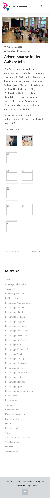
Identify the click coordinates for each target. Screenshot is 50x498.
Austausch (10, 289)
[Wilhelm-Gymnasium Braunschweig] (14, 6)
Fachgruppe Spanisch (15, 382)
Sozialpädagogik (13, 442)
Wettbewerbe (11, 452)
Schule (8, 433)
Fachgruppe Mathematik (17, 349)
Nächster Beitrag (37, 251)
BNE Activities (12, 298)
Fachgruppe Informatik (16, 340)
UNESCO (9, 447)
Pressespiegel (11, 428)
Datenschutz (19, 486)
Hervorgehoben (23, 51)
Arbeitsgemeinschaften (16, 284)
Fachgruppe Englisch (15, 322)
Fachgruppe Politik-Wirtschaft (19, 373)
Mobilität (9, 424)
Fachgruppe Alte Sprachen (18, 303)
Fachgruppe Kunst (14, 345)
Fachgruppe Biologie (14, 308)
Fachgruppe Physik (14, 368)
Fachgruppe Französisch (16, 331)
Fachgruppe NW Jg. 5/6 (16, 359)
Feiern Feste (12, 51)
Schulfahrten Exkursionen (17, 438)
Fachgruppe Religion (15, 377)
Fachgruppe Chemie (14, 312)
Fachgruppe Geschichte (16, 336)
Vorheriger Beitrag (12, 251)
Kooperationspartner (15, 414)
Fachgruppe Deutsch (15, 317)
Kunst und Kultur (14, 419)
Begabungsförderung (15, 294)
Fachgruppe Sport (13, 387)
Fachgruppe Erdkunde (15, 326)
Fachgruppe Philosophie (16, 363)
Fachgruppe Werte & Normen (19, 391)
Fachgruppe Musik (13, 354)
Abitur (8, 280)
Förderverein (11, 400)
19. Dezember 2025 (14, 47)
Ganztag (9, 405)
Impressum (32, 486)
